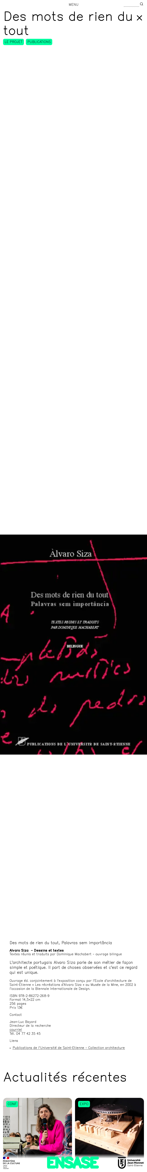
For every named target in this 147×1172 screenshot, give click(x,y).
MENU (73, 4)
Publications (39, 42)
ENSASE (72, 1164)
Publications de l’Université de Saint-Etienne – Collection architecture (69, 1048)
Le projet (13, 42)
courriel (16, 1030)
